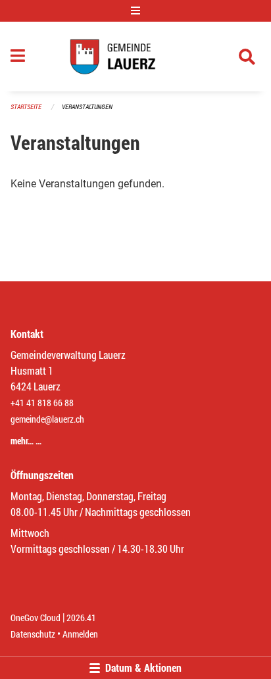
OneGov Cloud (36, 617)
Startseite (26, 107)
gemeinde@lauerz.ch (47, 419)
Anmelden (80, 634)
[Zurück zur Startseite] (135, 56)
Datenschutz (33, 634)
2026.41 (81, 617)
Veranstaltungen (87, 107)
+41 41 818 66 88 (42, 402)
